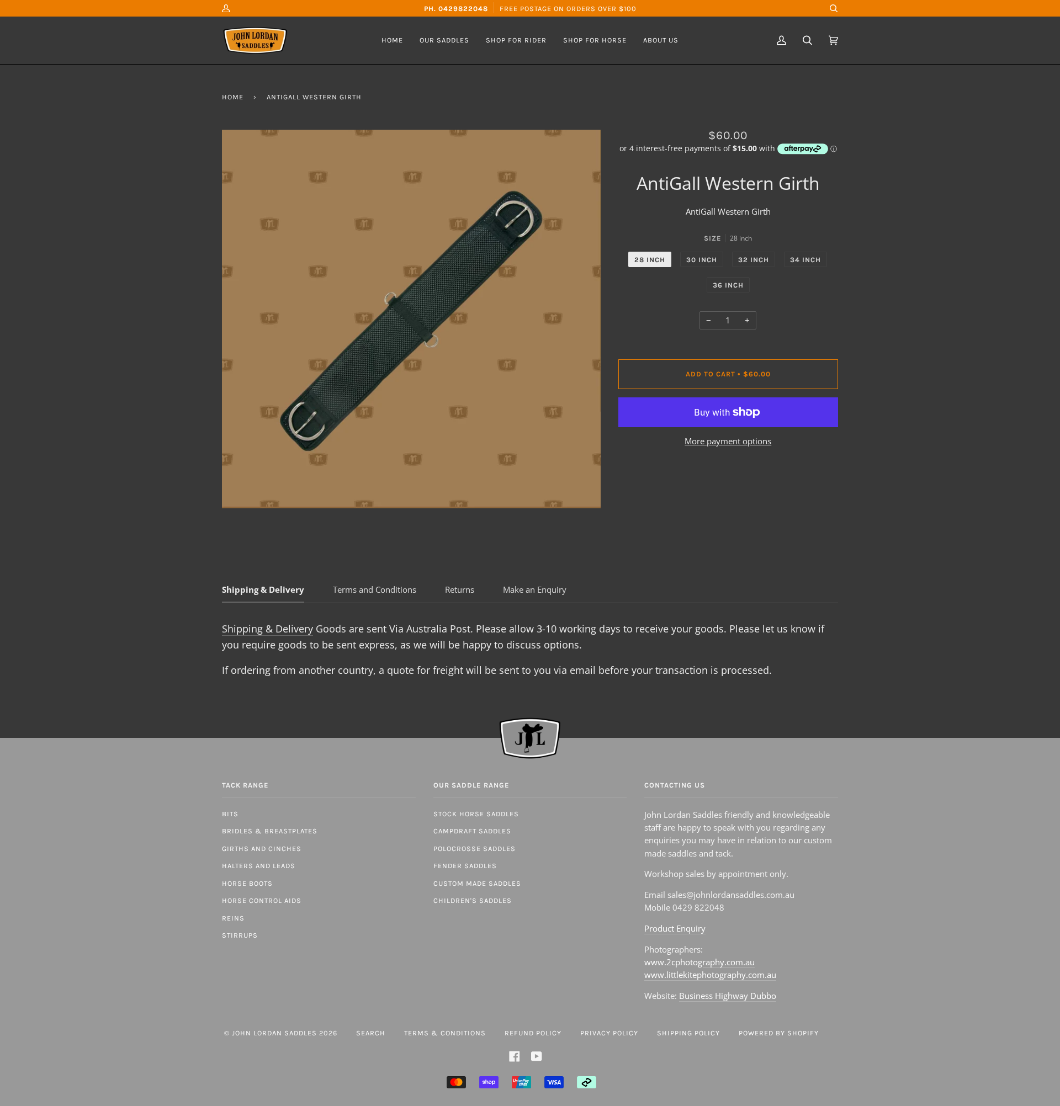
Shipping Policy (688, 1033)
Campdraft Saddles (472, 831)
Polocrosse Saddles (474, 848)
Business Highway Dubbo (727, 995)
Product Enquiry (675, 928)
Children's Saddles (472, 900)
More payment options (728, 440)
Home (232, 97)
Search (370, 1033)
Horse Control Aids (261, 900)
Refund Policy (533, 1033)
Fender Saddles (465, 866)
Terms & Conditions (445, 1033)
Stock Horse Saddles (476, 814)
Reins (233, 918)
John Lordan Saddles (274, 1033)
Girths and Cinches (261, 848)
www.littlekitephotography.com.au (710, 974)
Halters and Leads (258, 866)
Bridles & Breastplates (269, 831)
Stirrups (240, 935)
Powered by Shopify (779, 1033)
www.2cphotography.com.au (699, 961)
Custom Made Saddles (477, 883)
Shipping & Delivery (267, 628)
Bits (230, 814)
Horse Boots (247, 883)
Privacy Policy (609, 1033)
